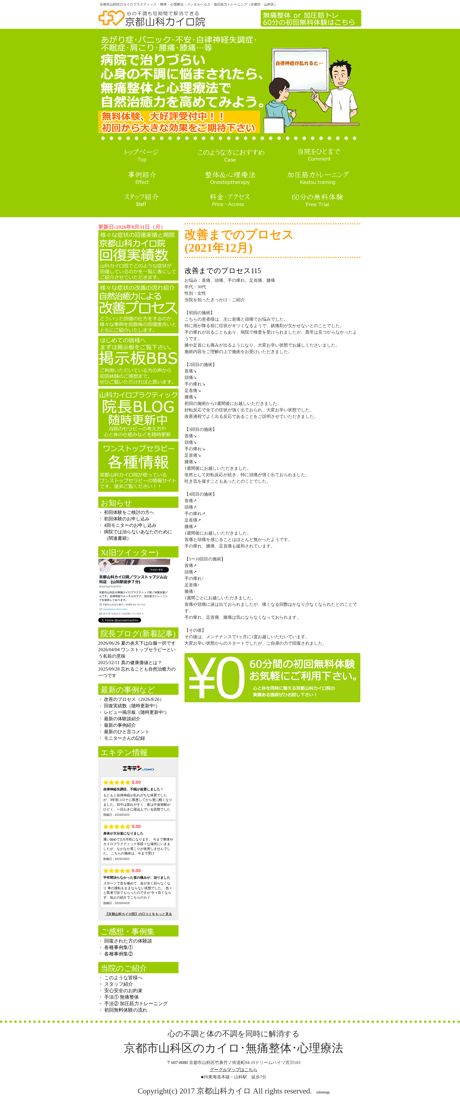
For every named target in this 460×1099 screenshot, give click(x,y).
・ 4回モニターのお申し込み (127, 525)
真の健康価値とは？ (141, 662)
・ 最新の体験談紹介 (119, 718)
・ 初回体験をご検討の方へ (126, 512)
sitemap (323, 1092)
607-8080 (179, 1062)
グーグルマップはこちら (233, 1069)
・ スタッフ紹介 (115, 984)
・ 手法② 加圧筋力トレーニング (133, 1003)
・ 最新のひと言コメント (124, 731)
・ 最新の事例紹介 (117, 725)
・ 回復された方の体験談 (125, 940)
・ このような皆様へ (120, 977)
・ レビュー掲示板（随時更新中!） (133, 712)
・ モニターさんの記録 (121, 738)
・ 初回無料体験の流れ (122, 1010)
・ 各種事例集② (115, 953)
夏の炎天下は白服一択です (148, 643)
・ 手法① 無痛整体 (118, 997)
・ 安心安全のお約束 (120, 990)
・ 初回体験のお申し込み (124, 518)
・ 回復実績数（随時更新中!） (129, 705)
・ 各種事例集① (115, 947)
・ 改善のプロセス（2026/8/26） (131, 699)
